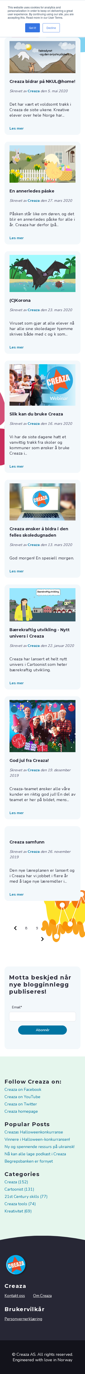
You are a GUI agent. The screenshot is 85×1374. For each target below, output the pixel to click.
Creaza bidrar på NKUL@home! (42, 81)
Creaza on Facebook (23, 1089)
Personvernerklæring (23, 1319)
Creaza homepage (21, 1111)
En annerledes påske (32, 191)
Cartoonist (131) (19, 1189)
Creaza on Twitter (21, 1104)
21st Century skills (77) (26, 1196)
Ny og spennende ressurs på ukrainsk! (39, 1146)
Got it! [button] (32, 28)
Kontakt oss (15, 1295)
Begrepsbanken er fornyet (29, 1161)
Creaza (34, 91)
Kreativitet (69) (18, 1211)
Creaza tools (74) (20, 1204)
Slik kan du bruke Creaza (36, 414)
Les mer (17, 128)
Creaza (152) (16, 1182)
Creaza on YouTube (22, 1097)
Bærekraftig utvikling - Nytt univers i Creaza (40, 633)
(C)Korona (20, 300)
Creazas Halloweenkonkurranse (34, 1132)
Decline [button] (51, 28)
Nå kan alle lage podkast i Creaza (35, 1154)
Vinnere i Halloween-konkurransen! (37, 1139)
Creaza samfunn (27, 842)
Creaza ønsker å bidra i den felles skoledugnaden (39, 532)
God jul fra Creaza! (29, 760)
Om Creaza (42, 1295)
